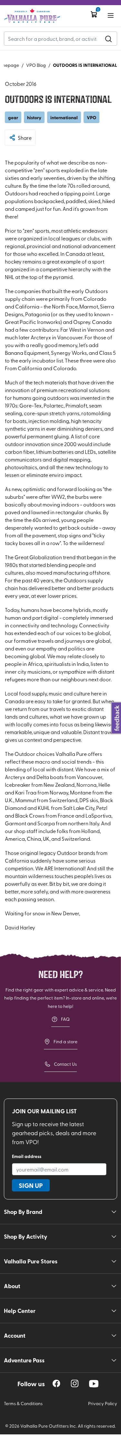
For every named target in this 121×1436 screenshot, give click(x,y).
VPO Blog (36, 65)
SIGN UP (31, 1185)
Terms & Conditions (23, 1403)
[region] (56, 1383)
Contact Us (65, 1064)
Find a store (65, 1041)
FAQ (65, 1019)
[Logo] (32, 15)
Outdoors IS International (85, 65)
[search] (108, 38)
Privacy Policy (102, 1403)
